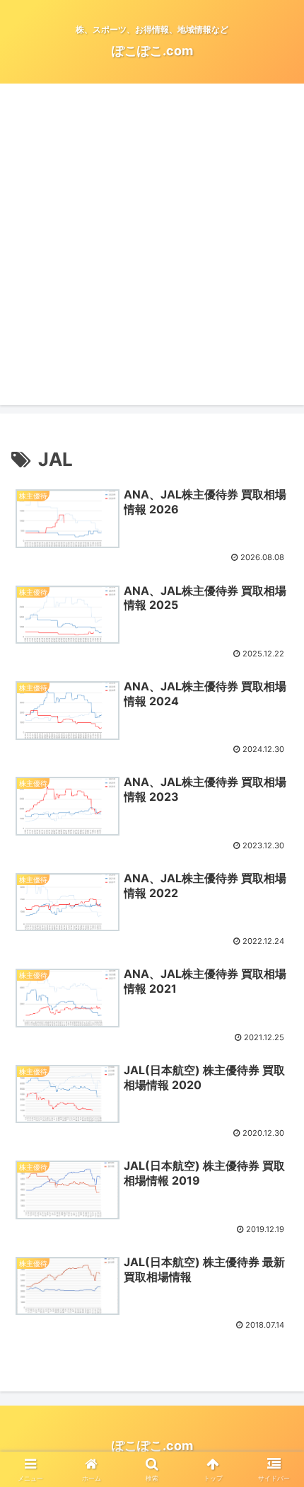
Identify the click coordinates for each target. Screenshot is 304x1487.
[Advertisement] (152, 253)
